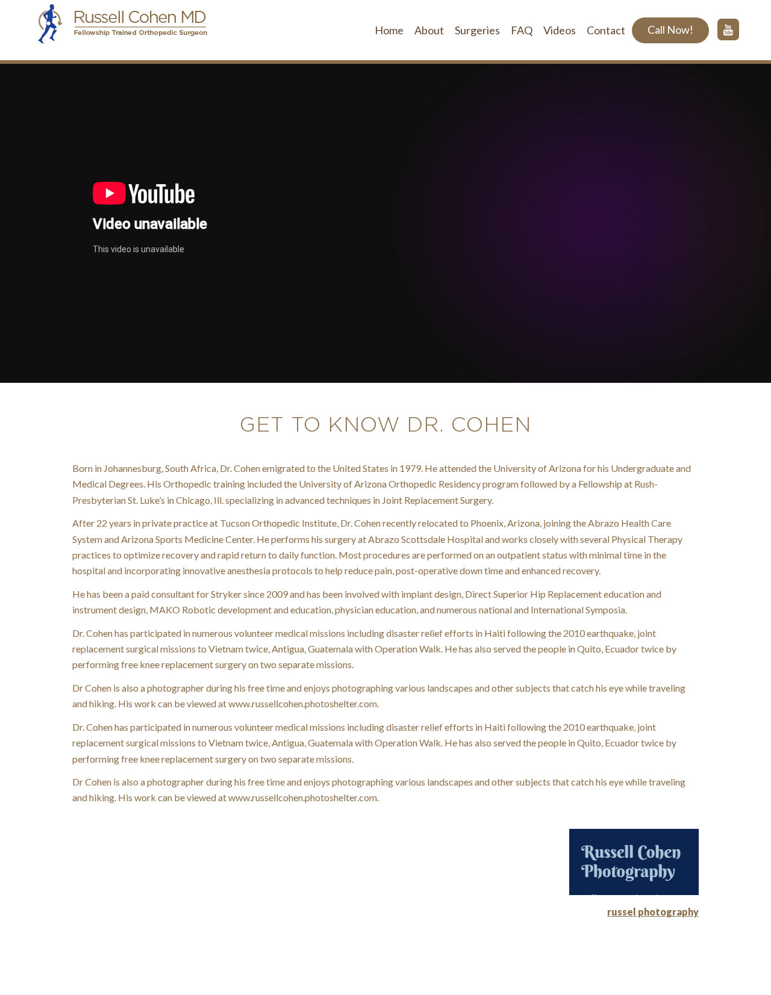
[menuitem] (389, 30)
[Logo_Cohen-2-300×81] (120, 30)
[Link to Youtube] (728, 29)
